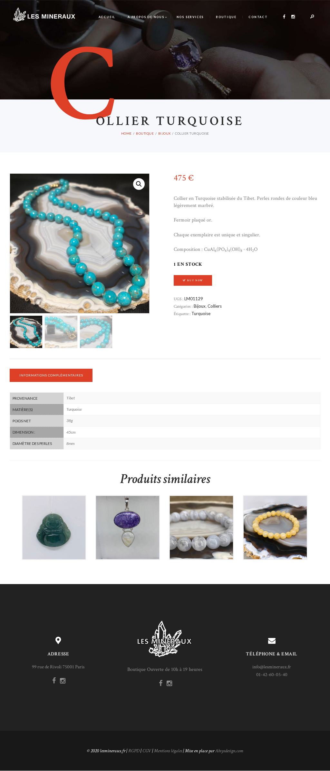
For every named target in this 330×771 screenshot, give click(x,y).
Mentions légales (168, 751)
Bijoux (164, 133)
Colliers (215, 306)
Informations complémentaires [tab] (51, 375)
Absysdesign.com (229, 751)
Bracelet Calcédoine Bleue (201, 514)
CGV (146, 751)
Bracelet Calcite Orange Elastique (275, 514)
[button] (139, 184)
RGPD (134, 751)
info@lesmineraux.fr (271, 667)
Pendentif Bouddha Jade (54, 514)
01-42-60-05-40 (271, 675)
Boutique (145, 133)
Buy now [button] (56, 541)
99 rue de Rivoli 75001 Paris (58, 667)
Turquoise (200, 313)
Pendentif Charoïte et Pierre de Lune (128, 514)
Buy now (195, 280)
